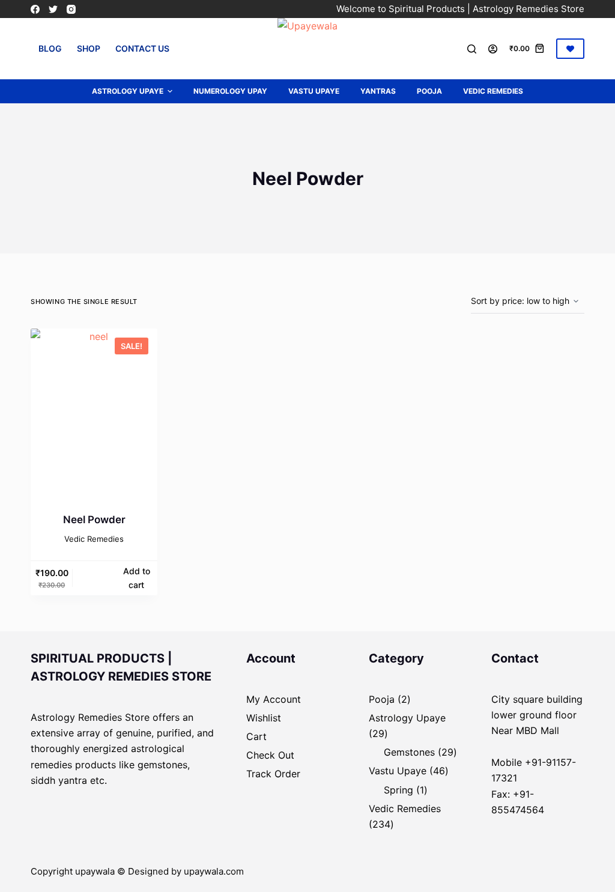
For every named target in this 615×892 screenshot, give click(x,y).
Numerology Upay (230, 91)
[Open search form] (471, 48)
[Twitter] (53, 9)
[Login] (492, 48)
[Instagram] (71, 9)
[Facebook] (35, 9)
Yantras (378, 91)
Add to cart (136, 578)
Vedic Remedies (493, 91)
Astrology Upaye (127, 91)
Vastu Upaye (313, 91)
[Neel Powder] (94, 413)
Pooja (429, 91)
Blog (50, 48)
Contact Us (142, 48)
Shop (88, 48)
